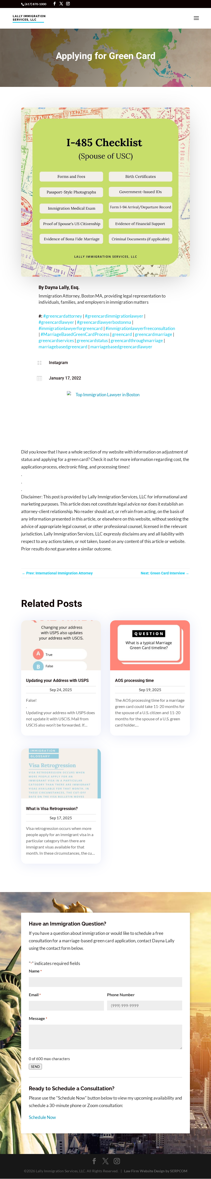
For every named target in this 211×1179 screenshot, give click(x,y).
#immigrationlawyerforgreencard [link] (71, 328)
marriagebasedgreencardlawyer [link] (121, 346)
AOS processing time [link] (134, 680)
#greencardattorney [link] (62, 316)
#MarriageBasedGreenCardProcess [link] (75, 334)
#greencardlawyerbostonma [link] (104, 322)
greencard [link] (122, 334)
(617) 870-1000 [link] (35, 4)
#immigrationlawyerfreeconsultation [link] (140, 328)
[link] (29, 17)
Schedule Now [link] (42, 1117)
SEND (35, 1067)
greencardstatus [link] (92, 340)
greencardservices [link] (56, 340)
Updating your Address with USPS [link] (57, 680)
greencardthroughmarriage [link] (137, 340)
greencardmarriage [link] (153, 334)
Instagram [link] (58, 362)
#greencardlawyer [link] (56, 322)
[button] (54, 4)
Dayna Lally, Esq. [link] (62, 287)
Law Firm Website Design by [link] (155, 1171)
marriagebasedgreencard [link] (63, 346)
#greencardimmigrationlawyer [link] (114, 316)
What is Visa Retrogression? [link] (52, 808)
